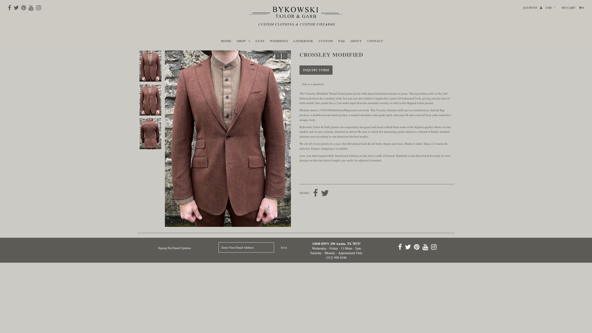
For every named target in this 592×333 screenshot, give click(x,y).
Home (226, 41)
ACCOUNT (530, 7)
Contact (375, 41)
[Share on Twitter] (325, 193)
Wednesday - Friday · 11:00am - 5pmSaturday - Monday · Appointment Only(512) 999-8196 (336, 250)
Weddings (279, 41)
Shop (241, 41)
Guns (260, 41)
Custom (326, 41)
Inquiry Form (316, 70)
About (356, 41)
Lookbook (303, 41)
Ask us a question (313, 84)
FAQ (341, 41)
